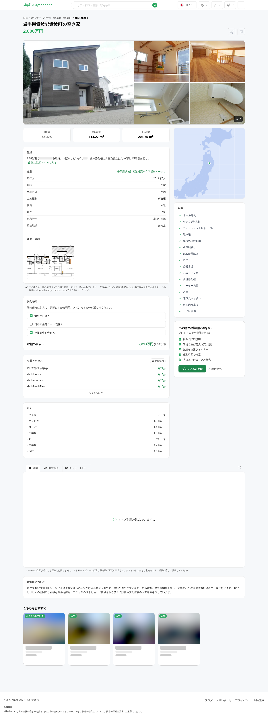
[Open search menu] (114, 5)
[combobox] (114, 5)
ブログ (209, 700)
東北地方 (36, 18)
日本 (25, 18)
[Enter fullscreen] (240, 467)
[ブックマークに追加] (241, 31)
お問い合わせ (224, 700)
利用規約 (259, 700)
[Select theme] (230, 5)
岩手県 (47, 18)
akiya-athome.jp (44, 290)
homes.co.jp (61, 290)
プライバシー (242, 700)
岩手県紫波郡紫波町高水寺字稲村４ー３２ (141, 171)
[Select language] (204, 5)
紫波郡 (57, 18)
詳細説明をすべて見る (44, 162)
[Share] (231, 31)
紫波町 (67, 18)
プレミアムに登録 (192, 368)
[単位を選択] (217, 5)
